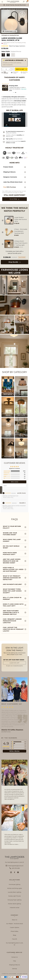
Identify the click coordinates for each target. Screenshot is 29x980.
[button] (5, 46)
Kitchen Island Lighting (14, 903)
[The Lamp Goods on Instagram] (11, 872)
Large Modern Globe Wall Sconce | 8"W (20, 219)
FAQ (14, 961)
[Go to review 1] (13, 92)
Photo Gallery (14, 931)
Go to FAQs (13, 199)
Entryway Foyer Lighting (14, 900)
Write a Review (14, 751)
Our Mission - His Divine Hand (14, 923)
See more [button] (24, 89)
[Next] (26, 21)
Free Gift (14, 939)
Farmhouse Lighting (14, 884)
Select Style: (11, 51)
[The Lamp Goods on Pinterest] (18, 872)
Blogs (14, 935)
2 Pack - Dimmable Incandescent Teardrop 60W (20, 231)
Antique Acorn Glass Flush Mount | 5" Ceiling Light (20, 243)
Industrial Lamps (14, 907)
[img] (8, 493)
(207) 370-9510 (16, 868)
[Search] (23, 1)
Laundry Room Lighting (14, 892)
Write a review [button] (14, 481)
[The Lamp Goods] (13, 2)
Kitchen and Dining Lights (14, 888)
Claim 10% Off (14, 663)
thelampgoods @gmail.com (15, 865)
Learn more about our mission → (11, 844)
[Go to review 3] (15, 92)
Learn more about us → (9, 799)
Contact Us (14, 957)
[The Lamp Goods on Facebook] (14, 872)
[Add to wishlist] (12, 69)
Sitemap (14, 968)
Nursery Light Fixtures (14, 896)
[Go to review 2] (14, 92)
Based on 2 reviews (14, 468)
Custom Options (14, 927)
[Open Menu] (2, 1)
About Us (14, 919)
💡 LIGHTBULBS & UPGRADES (13, 62)
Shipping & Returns (14, 964)
